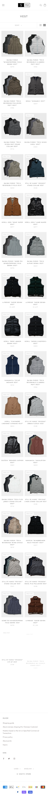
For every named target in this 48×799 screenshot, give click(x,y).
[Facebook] (3, 758)
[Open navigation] (3, 5)
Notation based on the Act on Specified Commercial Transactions (21, 732)
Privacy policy (7, 737)
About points (7, 741)
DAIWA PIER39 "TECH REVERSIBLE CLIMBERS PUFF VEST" (35, 62)
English (28, 769)
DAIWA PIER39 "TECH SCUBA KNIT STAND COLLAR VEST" (12, 144)
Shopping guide (8, 723)
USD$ (16, 769)
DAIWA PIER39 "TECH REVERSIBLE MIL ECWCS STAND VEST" (35, 662)
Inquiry (5, 745)
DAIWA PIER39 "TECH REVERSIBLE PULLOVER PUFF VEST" (12, 103)
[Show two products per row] (44, 25)
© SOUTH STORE (24, 774)
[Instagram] (14, 758)
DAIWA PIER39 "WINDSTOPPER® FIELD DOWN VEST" (12, 62)
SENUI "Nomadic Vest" (35, 101)
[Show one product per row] (40, 25)
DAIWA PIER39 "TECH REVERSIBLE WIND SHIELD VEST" (12, 543)
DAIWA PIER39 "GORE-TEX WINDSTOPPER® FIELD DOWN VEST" (12, 263)
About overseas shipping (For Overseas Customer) (20, 727)
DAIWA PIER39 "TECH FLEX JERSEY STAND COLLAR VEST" (12, 501)
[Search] (41, 5)
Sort (17, 25)
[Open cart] (45, 5)
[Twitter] (9, 758)
